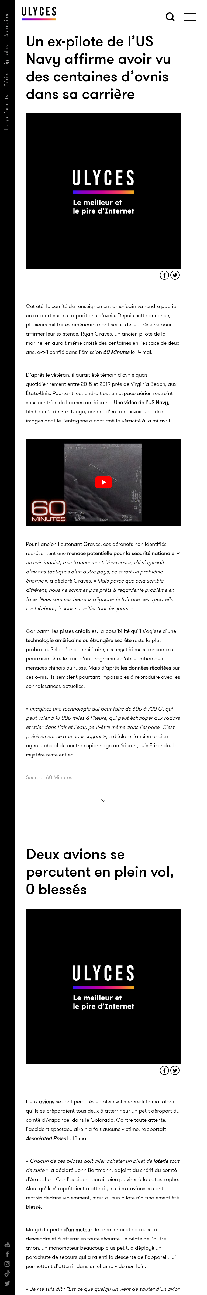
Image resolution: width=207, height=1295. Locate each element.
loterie (160, 1161)
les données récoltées (146, 667)
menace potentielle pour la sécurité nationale (120, 553)
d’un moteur (78, 1229)
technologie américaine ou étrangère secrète (79, 640)
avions (46, 1101)
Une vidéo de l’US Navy (141, 402)
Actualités (6, 24)
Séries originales (6, 65)
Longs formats (6, 112)
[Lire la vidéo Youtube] (103, 482)
